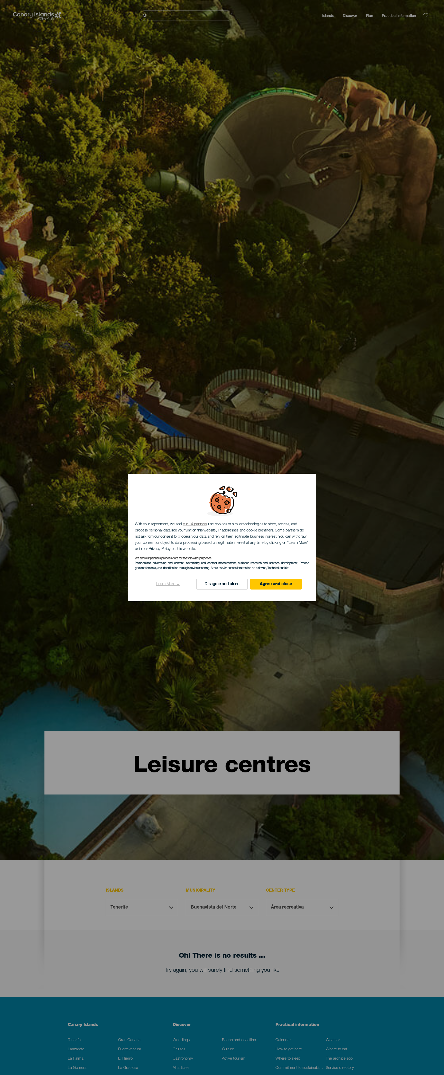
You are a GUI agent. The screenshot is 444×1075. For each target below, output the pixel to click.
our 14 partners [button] (195, 524)
